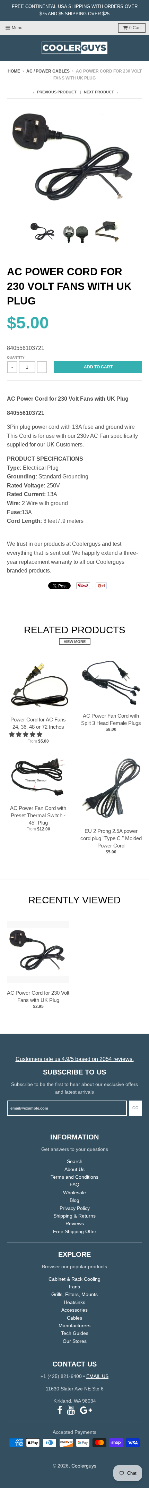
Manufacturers (74, 1325)
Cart (135, 27)
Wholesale (74, 1192)
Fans (74, 1286)
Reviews (74, 1223)
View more (75, 641)
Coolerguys (83, 1466)
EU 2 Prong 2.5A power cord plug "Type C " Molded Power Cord (111, 838)
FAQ (74, 1184)
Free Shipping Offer (74, 1231)
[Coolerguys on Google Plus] (86, 1410)
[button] (26, 734)
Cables (74, 1318)
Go (135, 1108)
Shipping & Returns (74, 1216)
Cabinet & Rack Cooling (74, 1279)
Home (14, 71)
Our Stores (75, 1341)
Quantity (16, 357)
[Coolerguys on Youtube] (71, 1410)
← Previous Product (54, 92)
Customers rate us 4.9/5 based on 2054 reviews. (75, 1059)
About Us (74, 1169)
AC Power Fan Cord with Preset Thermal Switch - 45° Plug (38, 815)
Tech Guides (74, 1333)
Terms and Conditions (74, 1177)
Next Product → (101, 92)
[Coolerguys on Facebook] (59, 1410)
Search (74, 1161)
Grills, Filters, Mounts (74, 1294)
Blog (74, 1200)
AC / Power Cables (48, 71)
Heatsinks (74, 1302)
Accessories (74, 1310)
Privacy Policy (75, 1208)
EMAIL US (97, 1376)
